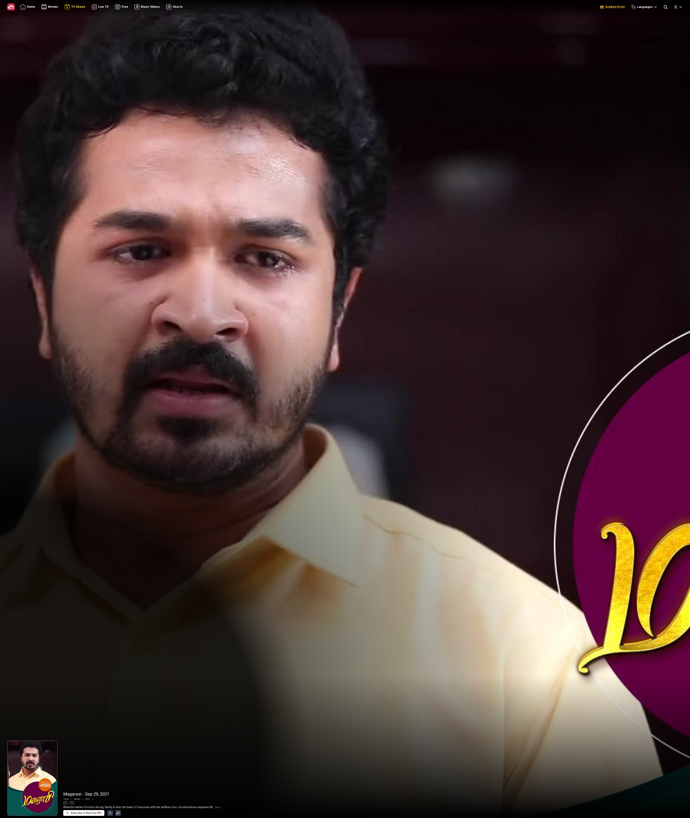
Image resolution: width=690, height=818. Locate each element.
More (217, 807)
